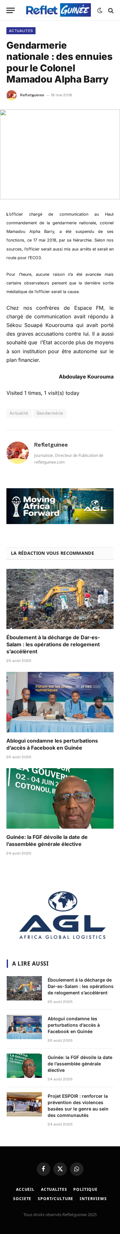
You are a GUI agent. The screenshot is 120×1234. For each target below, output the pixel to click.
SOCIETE (22, 1198)
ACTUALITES (21, 31)
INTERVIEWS (93, 1198)
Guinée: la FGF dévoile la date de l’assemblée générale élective (47, 840)
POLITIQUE (85, 1189)
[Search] (110, 10)
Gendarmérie (49, 413)
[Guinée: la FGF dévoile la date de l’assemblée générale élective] (60, 798)
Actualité (19, 413)
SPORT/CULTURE (55, 1198)
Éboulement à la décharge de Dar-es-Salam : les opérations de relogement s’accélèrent (53, 644)
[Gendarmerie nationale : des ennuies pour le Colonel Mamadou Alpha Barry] (60, 154)
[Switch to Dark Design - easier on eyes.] (100, 10)
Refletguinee (32, 95)
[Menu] (10, 10)
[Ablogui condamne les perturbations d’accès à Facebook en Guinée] (60, 702)
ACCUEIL (25, 1189)
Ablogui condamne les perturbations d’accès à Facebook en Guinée (52, 744)
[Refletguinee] (57, 10)
